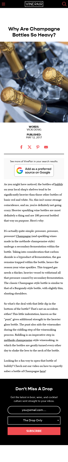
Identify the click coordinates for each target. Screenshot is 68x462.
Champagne (23, 236)
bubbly (59, 184)
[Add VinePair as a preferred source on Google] (34, 170)
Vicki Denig (34, 130)
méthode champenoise (18, 340)
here (42, 371)
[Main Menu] (3, 4)
